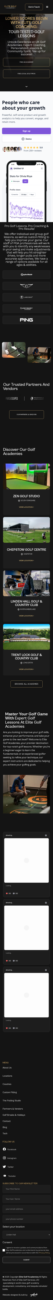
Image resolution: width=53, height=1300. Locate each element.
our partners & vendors (27, 414)
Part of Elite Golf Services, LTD (25, 1280)
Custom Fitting (10, 1092)
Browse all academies (26, 684)
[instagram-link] (26, 860)
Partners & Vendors (13, 1108)
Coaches (7, 1084)
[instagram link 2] (26, 928)
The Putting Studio (12, 1100)
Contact (7, 1121)
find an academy (26, 62)
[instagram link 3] (26, 995)
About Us (7, 1067)
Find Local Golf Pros (26, 74)
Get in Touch (34, 7)
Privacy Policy (44, 1253)
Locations (7, 1076)
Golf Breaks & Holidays (14, 1115)
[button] (47, 7)
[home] (10, 7)
